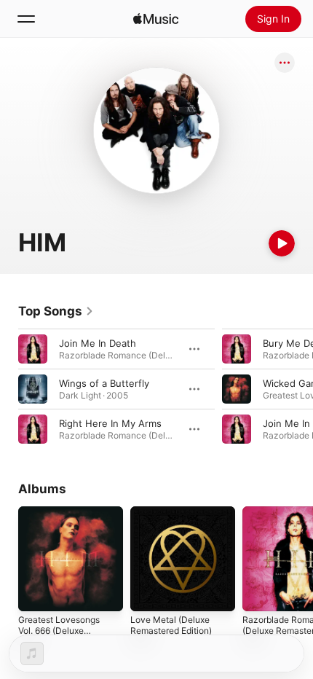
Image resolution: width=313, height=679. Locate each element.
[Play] (282, 243)
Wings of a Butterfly (104, 383)
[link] (56, 311)
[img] (155, 18)
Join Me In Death (97, 343)
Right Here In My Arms (110, 423)
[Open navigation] (26, 19)
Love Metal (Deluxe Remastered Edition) (171, 625)
